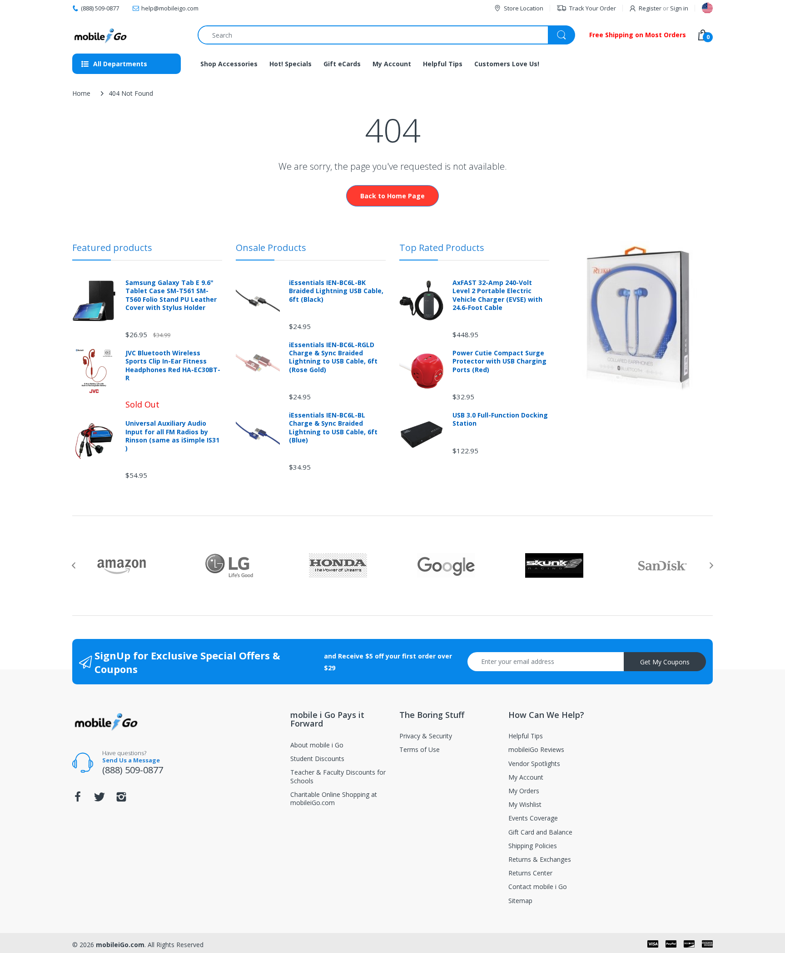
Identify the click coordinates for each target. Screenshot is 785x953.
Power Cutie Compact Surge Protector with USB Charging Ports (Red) (499, 361)
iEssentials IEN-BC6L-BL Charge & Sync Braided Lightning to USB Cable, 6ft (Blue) (333, 427)
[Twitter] (99, 799)
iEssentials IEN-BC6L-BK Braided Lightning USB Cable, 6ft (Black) (336, 291)
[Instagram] (121, 799)
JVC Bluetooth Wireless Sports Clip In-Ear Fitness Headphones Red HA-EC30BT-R (172, 365)
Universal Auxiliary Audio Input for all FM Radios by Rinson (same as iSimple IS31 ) (172, 435)
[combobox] (386, 35)
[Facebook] (77, 799)
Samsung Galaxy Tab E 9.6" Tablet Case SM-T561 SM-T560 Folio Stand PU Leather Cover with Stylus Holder (171, 295)
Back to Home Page (392, 196)
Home (81, 93)
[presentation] (73, 565)
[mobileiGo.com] (100, 35)
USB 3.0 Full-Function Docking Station (500, 419)
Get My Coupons (665, 662)
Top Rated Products (441, 247)
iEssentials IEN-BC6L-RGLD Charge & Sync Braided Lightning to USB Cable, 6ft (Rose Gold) (333, 357)
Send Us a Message (131, 760)
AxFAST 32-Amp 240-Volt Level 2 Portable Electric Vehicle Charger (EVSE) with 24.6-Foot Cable (497, 295)
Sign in (679, 8)
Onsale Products (271, 247)
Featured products (112, 247)
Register (650, 8)
